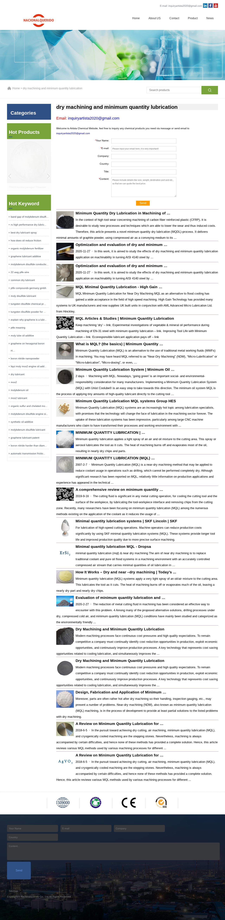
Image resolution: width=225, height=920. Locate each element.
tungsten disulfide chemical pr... (28, 303)
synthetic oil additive (22, 421)
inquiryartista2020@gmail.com (185, 5)
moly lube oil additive (22, 335)
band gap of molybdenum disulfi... (29, 216)
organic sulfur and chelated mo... (29, 406)
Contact (174, 18)
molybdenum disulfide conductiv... (29, 264)
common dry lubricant (23, 280)
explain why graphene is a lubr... (29, 319)
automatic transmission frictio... (28, 453)
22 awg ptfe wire (20, 272)
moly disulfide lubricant (23, 296)
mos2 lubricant (19, 398)
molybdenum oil (19, 390)
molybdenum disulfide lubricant (28, 429)
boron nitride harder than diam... (29, 445)
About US (155, 18)
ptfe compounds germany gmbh (28, 288)
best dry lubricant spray (24, 232)
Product (193, 18)
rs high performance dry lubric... (28, 224)
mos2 (14, 382)
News (210, 18)
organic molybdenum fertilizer (27, 248)
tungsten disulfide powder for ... (28, 311)
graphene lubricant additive (26, 256)
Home (136, 18)
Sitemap (13, 891)
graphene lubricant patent (25, 437)
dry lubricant (17, 374)
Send (143, 203)
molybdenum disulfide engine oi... (29, 413)
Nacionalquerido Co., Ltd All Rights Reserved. (46, 896)
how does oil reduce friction (26, 240)
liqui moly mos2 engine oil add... (28, 366)
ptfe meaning (18, 327)
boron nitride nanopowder (25, 358)
